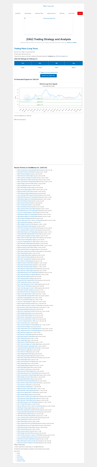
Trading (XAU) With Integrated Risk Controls (27, 234)
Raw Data (62, 13)
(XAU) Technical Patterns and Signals (26, 249)
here (66, 56)
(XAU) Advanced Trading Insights (25, 175)
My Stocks (17, 13)
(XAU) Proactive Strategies (23, 174)
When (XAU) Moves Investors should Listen (27, 179)
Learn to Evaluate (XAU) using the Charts (27, 195)
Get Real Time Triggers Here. (48, 75)
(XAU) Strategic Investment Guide (25, 183)
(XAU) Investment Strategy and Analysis (26, 177)
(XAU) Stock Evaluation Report (24, 226)
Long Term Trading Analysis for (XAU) (26, 212)
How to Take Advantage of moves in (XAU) (27, 284)
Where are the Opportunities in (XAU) (26, 189)
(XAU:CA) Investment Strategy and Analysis (27, 442)
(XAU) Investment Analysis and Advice (26, 235)
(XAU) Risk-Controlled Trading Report (26, 172)
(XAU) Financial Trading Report (24, 239)
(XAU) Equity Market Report (24, 367)
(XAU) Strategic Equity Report (24, 255)
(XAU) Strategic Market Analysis (25, 315)
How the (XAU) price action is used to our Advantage (30, 220)
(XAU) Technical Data (22, 421)
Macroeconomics (51, 13)
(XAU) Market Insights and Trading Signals (27, 199)
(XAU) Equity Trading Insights (24, 408)
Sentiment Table (39, 13)
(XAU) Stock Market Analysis (24, 187)
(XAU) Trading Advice (22, 222)
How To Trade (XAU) (22, 204)
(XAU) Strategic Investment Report (25, 377)
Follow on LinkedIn (71, 42)
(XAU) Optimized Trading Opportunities (26, 243)
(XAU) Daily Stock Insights (23, 276)
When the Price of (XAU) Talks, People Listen (28, 237)
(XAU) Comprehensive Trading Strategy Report (28, 170)
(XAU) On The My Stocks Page (24, 299)
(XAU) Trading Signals (22, 253)
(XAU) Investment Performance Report (26, 208)
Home (80, 13)
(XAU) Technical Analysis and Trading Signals (28, 324)
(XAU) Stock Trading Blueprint (24, 259)
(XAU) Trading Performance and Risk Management (29, 328)
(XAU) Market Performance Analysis (26, 292)
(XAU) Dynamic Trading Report (24, 317)
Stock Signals (28, 13)
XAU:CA (58, 56)
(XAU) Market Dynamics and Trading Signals (28, 197)
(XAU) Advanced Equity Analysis (25, 193)
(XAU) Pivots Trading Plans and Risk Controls (28, 228)
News (18, 453)
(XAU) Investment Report (23, 203)
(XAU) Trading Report (22, 185)
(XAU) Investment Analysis (23, 257)
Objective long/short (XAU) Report (25, 191)
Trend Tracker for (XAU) (23, 261)
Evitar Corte (71, 13)
